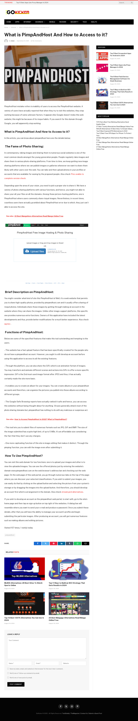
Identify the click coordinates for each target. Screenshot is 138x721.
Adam (13, 41)
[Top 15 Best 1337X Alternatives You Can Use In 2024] (24, 603)
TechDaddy (66, 713)
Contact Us (84, 713)
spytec (7, 324)
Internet (27, 22)
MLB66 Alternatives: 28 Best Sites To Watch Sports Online (23, 584)
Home (8, 22)
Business (39, 22)
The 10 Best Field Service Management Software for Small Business (120, 79)
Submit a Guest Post (95, 713)
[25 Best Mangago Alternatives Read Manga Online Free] (69, 603)
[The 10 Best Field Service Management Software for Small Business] (102, 79)
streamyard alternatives (72, 492)
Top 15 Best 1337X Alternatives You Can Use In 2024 (24, 619)
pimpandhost (9, 535)
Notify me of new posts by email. (21, 678)
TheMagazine (75, 713)
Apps (17, 22)
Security (74, 22)
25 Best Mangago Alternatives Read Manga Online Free (67, 619)
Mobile (52, 22)
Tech (85, 22)
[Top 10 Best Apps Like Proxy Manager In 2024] (102, 68)
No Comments (37, 41)
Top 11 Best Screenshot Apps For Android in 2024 (120, 54)
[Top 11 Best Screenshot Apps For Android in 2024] (102, 56)
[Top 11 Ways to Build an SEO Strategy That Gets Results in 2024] (69, 568)
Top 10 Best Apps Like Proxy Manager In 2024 (32, 2)
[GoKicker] (17, 12)
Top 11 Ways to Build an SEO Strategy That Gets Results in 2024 (67, 584)
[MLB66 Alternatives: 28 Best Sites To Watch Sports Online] (24, 568)
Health (94, 22)
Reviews (62, 22)
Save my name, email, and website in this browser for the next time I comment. (36, 669)
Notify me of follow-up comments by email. (25, 673)
